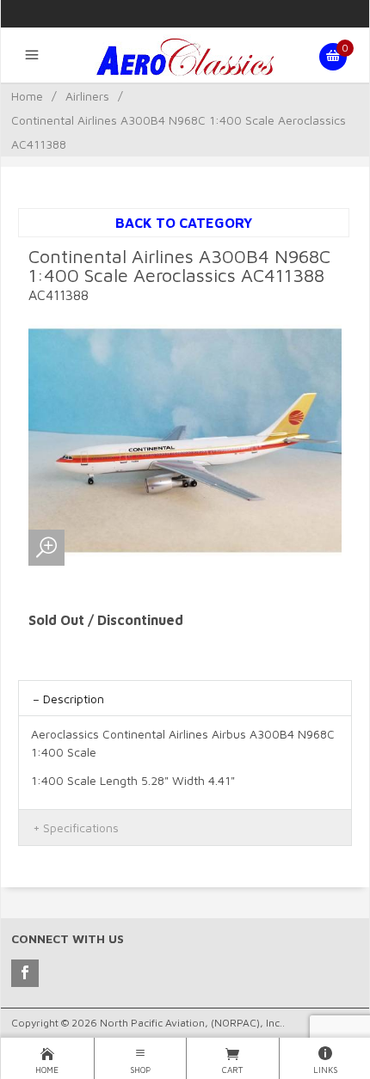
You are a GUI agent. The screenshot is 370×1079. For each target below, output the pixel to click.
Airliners (87, 96)
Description (73, 698)
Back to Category (183, 222)
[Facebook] (25, 973)
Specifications (81, 827)
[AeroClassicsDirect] (185, 56)
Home (27, 96)
